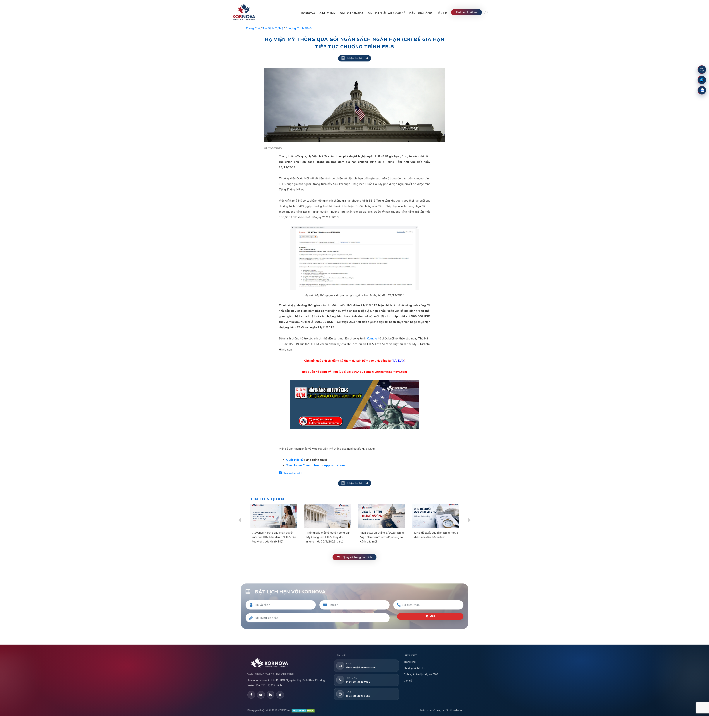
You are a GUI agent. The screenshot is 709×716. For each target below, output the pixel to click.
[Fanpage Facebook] (702, 80)
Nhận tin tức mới (357, 58)
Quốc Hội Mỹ (294, 460)
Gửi (432, 616)
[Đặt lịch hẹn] (702, 69)
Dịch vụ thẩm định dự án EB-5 (421, 674)
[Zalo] (702, 90)
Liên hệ (408, 680)
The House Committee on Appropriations (316, 465)
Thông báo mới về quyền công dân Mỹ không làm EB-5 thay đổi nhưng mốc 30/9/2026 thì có (328, 537)
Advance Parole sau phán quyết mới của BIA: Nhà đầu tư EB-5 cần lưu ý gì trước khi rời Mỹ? (274, 537)
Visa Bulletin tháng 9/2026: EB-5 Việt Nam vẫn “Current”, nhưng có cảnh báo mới (382, 537)
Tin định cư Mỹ (272, 28)
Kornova (372, 338)
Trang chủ (253, 28)
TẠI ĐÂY (398, 361)
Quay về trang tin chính (357, 557)
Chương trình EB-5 (298, 28)
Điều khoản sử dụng (430, 710)
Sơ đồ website (454, 710)
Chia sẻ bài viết (292, 473)
